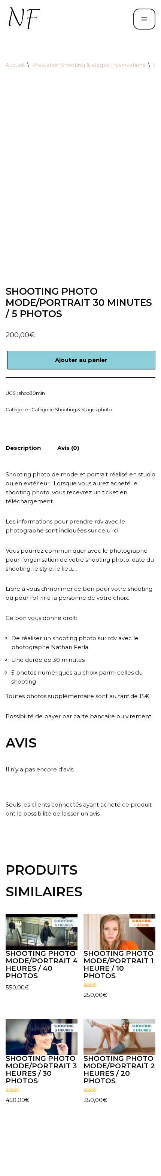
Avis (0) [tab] (68, 447)
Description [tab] (23, 447)
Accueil (15, 65)
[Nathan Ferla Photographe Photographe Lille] (25, 19)
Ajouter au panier (81, 359)
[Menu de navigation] (144, 19)
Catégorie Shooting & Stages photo (71, 409)
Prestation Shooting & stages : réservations (88, 65)
